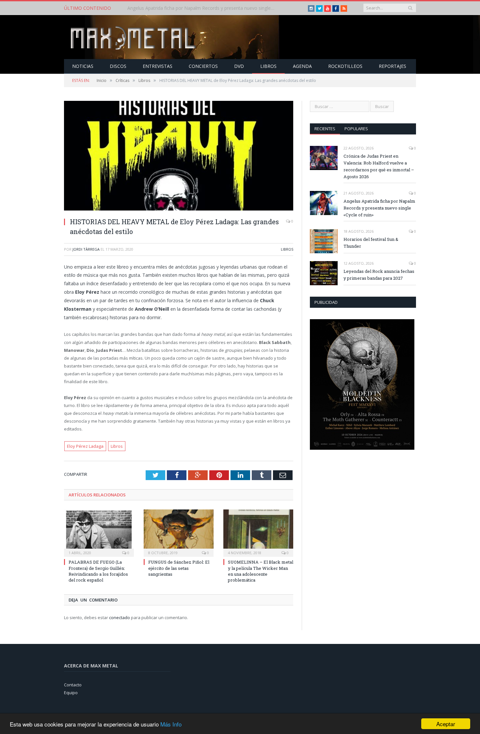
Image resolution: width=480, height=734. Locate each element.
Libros (268, 66)
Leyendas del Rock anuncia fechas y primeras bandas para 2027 (379, 274)
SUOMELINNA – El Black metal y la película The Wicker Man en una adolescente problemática (260, 571)
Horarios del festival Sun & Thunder (371, 242)
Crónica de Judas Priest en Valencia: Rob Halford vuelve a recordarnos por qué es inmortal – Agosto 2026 (379, 166)
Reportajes (392, 66)
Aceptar (445, 724)
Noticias (82, 66)
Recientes (324, 129)
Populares (356, 129)
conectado (119, 617)
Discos (118, 66)
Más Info (171, 724)
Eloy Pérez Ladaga (85, 446)
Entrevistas (157, 66)
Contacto (73, 685)
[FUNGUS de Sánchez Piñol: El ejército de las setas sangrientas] (179, 532)
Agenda (302, 66)
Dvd (239, 66)
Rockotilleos (345, 66)
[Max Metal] (134, 37)
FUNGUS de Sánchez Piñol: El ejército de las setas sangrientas (178, 568)
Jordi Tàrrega (86, 249)
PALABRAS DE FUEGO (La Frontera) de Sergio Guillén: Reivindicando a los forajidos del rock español (98, 571)
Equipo (71, 692)
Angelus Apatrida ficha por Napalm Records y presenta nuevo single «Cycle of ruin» (202, 8)
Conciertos (203, 66)
